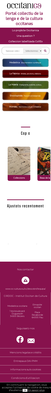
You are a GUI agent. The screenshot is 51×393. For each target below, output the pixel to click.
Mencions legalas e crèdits (25, 352)
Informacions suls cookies (25, 369)
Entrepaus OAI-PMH (26, 361)
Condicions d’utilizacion (25, 378)
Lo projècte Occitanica (25, 30)
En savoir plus (36, 390)
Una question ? (26, 36)
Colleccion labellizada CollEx (25, 41)
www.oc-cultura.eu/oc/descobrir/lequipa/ (25, 289)
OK (25, 390)
